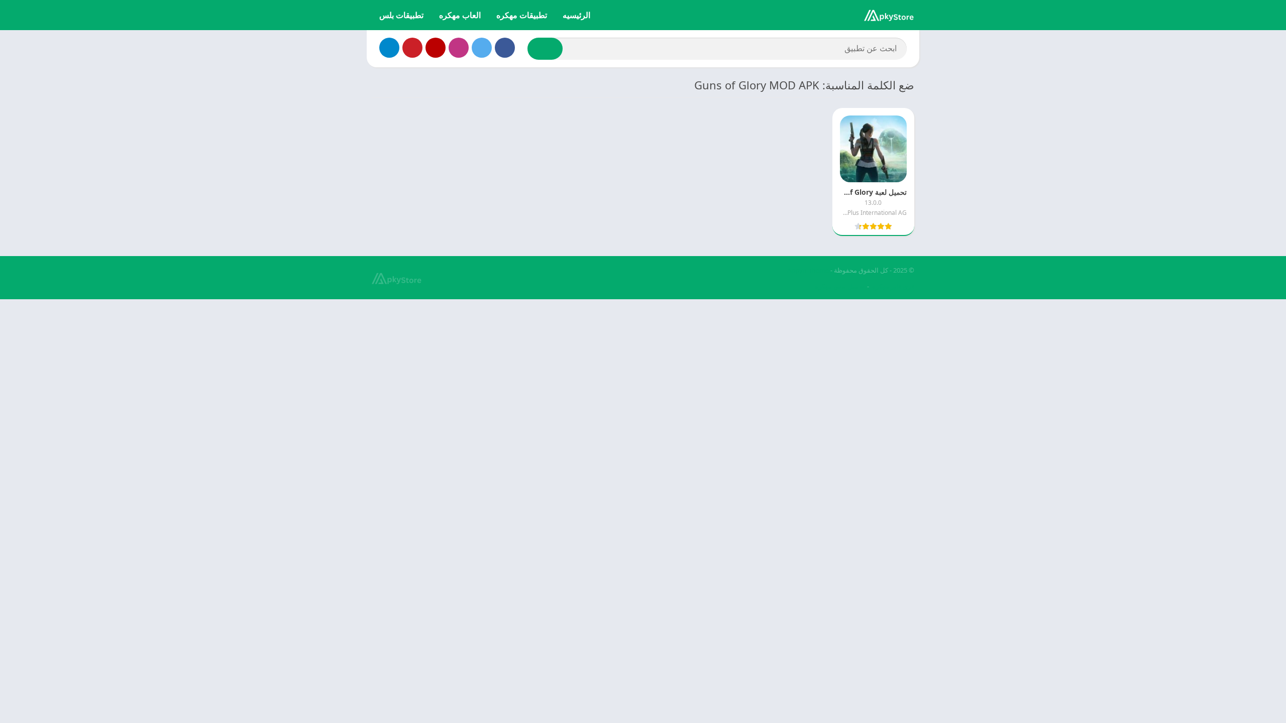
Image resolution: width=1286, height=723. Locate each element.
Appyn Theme (808, 270)
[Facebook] (505, 48)
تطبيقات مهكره (521, 15)
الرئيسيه (576, 15)
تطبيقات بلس (401, 15)
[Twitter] (482, 48)
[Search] (545, 49)
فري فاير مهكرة (893, 286)
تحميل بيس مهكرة (840, 286)
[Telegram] (389, 48)
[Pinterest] (412, 48)
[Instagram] (459, 48)
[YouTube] (435, 48)
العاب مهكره (460, 15)
